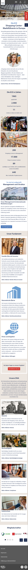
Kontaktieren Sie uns (14, 369)
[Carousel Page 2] (7, 539)
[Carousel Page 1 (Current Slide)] (5, 539)
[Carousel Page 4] (12, 539)
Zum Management (6, 227)
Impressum (3, 552)
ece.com (3, 548)
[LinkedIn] (25, 567)
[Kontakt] (16, 2)
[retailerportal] (20, 2)
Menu (25, 2)
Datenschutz (4, 557)
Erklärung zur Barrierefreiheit (8, 561)
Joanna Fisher (6, 210)
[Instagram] (22, 567)
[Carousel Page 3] (10, 539)
